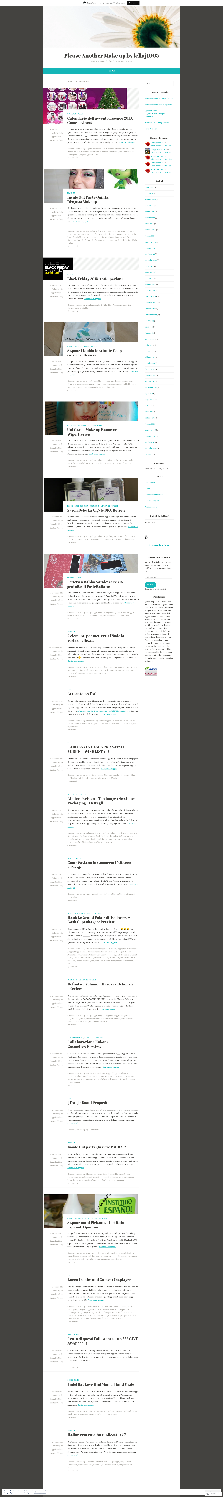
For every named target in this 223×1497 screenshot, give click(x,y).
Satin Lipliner (83, 842)
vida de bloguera (117, 1180)
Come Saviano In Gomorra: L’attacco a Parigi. (99, 864)
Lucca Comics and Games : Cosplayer (99, 1279)
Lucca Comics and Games (84, 1414)
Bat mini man (91, 1411)
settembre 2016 (151, 260)
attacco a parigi (92, 894)
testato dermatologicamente (123, 539)
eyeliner (127, 234)
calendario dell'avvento (90, 151)
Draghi (85, 1312)
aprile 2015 (149, 345)
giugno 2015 (149, 333)
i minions (78, 1315)
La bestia (99, 1315)
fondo (86, 670)
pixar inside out (111, 240)
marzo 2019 (149, 205)
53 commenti (72, 781)
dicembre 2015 (150, 296)
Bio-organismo (73, 723)
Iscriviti (150, 584)
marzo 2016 (149, 278)
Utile (80, 114)
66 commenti (72, 618)
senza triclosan (116, 1259)
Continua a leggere (127, 142)
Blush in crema (123, 833)
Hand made (127, 1411)
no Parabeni (90, 463)
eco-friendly (121, 1253)
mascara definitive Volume (77, 1021)
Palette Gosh (114, 958)
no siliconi (100, 463)
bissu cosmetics (110, 667)
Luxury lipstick (91, 839)
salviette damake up (113, 463)
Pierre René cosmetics (95, 240)
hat (120, 775)
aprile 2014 (149, 406)
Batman (100, 1411)
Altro (70, 274)
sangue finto (124, 1464)
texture (109, 842)
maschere (113, 1315)
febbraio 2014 (150, 418)
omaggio (130, 612)
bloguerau (71, 1018)
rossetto (89, 673)
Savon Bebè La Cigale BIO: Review (96, 510)
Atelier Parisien (92, 833)
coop (108, 381)
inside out (123, 1177)
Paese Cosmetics (74, 1180)
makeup (110, 237)
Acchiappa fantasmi (93, 1306)
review (108, 1021)
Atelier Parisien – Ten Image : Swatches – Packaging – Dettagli (102, 800)
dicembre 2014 (150, 369)
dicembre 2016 (150, 242)
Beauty (88, 667)
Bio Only (84, 506)
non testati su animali (109, 1256)
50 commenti (72, 1183)
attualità (102, 894)
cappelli (115, 775)
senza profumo (105, 539)
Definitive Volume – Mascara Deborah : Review (100, 986)
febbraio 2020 (150, 199)
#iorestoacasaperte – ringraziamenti (159, 98)
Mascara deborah (128, 1018)
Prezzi (126, 958)
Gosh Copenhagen (108, 955)
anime (129, 1306)
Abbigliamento (91, 305)
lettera (123, 612)
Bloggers (130, 231)
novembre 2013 (150, 436)
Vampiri (113, 1318)
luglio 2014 (149, 393)
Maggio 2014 (149, 399)
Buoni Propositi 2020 (153, 129)
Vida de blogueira (74, 1082)
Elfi (101, 1312)
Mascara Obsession (124, 839)
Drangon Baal (94, 1312)
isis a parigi (130, 894)
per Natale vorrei (74, 778)
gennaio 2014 (150, 424)
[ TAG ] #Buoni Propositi (88, 1102)
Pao (134, 839)
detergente (128, 381)
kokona (104, 1079)
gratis (90, 155)
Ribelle (133, 1315)
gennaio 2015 (150, 363)
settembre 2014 (151, 387)
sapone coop (110, 384)
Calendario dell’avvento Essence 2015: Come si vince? (100, 120)
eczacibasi (109, 460)
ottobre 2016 (150, 254)
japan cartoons (89, 1315)
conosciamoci (103, 723)
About (112, 71)
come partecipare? (126, 151)
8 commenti (94, 1129)
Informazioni (74, 577)
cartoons (79, 1177)
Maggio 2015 (149, 339)
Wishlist (114, 778)
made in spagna (93, 1256)
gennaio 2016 (150, 290)
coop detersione (116, 381)
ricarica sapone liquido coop (93, 384)
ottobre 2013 (149, 442)
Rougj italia (122, 240)
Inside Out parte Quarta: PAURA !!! (97, 1146)
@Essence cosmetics (94, 1174)
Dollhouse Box (94, 955)
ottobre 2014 (150, 381)
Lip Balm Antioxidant (75, 839)
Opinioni (82, 1218)
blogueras (71, 1177)
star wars (76, 1318)
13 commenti (72, 1085)
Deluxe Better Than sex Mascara (94, 952)
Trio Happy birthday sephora (111, 961)
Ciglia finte (94, 234)
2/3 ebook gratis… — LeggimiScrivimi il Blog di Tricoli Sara (155, 113)
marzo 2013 (149, 454)
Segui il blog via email (159, 557)
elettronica (71, 308)
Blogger (124, 231)
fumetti (124, 1312)
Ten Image (97, 673)
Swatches (93, 842)
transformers (90, 1318)
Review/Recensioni (87, 346)
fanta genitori (109, 1312)
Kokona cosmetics (115, 1079)
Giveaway (71, 114)
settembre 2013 (151, 448)
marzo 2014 (149, 412)
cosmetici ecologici (108, 1253)
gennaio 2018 (150, 217)
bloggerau (109, 1015)
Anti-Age (89, 1073)
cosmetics (120, 1076)
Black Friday (102, 305)
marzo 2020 (149, 193)
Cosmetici (72, 346)
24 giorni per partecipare (95, 148)
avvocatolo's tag (92, 720)
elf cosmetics (112, 1177)
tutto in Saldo (82, 308)
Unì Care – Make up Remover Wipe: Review (92, 431)
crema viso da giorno (79, 1079)
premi (96, 155)
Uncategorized (95, 425)
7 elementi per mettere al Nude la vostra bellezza (95, 638)
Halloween (97, 1464)
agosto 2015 (149, 321)
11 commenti (72, 900)
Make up (71, 193)
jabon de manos (80, 1256)
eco (134, 723)
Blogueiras (71, 234)
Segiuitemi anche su (159, 545)
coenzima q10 (101, 1076)
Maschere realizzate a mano (106, 1414)
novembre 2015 (150, 302)
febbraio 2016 (150, 284)
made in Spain (100, 237)
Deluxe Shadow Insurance (77, 955)
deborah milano (92, 1018)
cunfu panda (115, 1309)
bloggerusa (71, 1076)
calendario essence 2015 (109, 151)
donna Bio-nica (126, 723)
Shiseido (86, 961)
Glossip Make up (79, 237)
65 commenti (72, 966)
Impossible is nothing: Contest (157, 122)
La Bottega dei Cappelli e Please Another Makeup (56, 137)
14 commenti (72, 729)
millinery (133, 775)
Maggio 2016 (150, 272)
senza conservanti (92, 539)
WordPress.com (151, 507)
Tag (69, 689)
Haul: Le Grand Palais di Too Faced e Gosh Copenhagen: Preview (98, 919)
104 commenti (72, 1321)
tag (92, 778)
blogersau (119, 1174)
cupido (123, 1309)
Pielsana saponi (124, 1256)
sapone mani (90, 387)
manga (106, 1315)
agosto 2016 (149, 266)
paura (84, 1180)
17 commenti (72, 542)
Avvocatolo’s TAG (82, 693)
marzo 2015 (149, 351)
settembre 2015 (151, 315)
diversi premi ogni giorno (77, 155)
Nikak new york (120, 237)
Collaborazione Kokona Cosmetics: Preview (88, 1044)
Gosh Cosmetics (122, 955)
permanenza (72, 842)
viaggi (107, 778)
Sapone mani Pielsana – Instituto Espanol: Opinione (95, 1224)
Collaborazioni (75, 1037)
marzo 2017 (149, 224)
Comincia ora (133, 3)
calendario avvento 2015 (115, 148)
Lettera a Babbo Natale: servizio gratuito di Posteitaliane (95, 584)
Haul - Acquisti (75, 913)
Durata (92, 836)
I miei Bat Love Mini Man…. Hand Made (100, 1384)
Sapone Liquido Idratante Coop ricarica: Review (94, 352)
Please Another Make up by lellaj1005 (111, 55)
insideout (90, 237)
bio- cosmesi (117, 720)
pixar (89, 1180)
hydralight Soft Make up (119, 836)
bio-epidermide (129, 720)
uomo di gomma (103, 1318)
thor (83, 1318)
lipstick (107, 670)
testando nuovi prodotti (105, 387)
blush (127, 667)
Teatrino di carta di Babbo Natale (116, 615)
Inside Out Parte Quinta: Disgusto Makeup (88, 199)
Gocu (130, 1312)
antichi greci (72, 1309)
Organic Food (72, 726)
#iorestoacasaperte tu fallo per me (158, 104)
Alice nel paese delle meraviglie (114, 1306)
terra (104, 673)
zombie (120, 1318)
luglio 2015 (149, 327)
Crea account (150, 482)
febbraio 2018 (150, 211)
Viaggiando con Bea (159, 149)
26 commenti (72, 157)
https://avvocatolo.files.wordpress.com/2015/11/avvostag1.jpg (103, 710)
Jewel (132, 836)
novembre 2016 (150, 248)
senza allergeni (78, 1259)
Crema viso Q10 (94, 1079)
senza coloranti (78, 539)
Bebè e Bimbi (73, 506)
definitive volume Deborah (109, 1018)
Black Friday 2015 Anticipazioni (95, 278)
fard (82, 670)
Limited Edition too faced (83, 958)
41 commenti (72, 676)
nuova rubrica (72, 897)
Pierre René (81, 240)
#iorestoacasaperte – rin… (161, 145)
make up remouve (121, 460)
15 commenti (72, 466)
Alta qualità (90, 231)
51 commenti (72, 1417)
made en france (124, 536)
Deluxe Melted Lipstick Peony (119, 952)
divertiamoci (114, 723)
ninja (120, 1315)
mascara (120, 670)
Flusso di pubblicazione (154, 494)
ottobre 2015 (150, 308)
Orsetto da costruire (75, 615)
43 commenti (72, 845)
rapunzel (126, 1315)
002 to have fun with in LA (100, 949)
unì (122, 463)
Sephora (79, 961)
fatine (117, 1312)
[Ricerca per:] (159, 83)
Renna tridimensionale (93, 615)
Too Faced (95, 961)
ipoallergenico (111, 536)
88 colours (90, 1461)
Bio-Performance (130, 949)
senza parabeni (103, 1259)
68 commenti (72, 1470)
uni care (128, 463)
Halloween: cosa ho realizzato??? (96, 1434)
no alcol (82, 463)
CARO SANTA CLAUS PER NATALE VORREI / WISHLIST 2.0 (96, 749)
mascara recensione (97, 1021)
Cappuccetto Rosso (93, 1309)
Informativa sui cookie (40, 1493)
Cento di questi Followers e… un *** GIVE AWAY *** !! (102, 1341)
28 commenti (72, 246)
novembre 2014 (150, 375)
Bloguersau (80, 1018)
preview (97, 913)
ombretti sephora (101, 958)
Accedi (147, 488)
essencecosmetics (85, 1464)
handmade (105, 836)
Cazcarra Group (83, 234)
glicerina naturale (74, 384)
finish (98, 836)
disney (79, 1312)
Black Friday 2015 (115, 305)
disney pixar (102, 1177)
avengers (81, 1309)
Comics (119, 1411)
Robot (69, 1318)
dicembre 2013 (150, 430)
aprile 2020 (149, 187)
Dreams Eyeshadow (81, 836)
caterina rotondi (157, 143)
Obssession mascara (110, 1464)
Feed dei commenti (152, 501)
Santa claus (86, 778)
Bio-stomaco (85, 723)
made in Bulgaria (129, 1079)
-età (87, 949)
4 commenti (72, 390)
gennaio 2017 (150, 236)
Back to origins (101, 231)
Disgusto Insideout (115, 234)
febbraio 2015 (150, 357)
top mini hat (99, 778)
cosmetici (103, 234)
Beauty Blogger (114, 231)
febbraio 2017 (150, 230)
